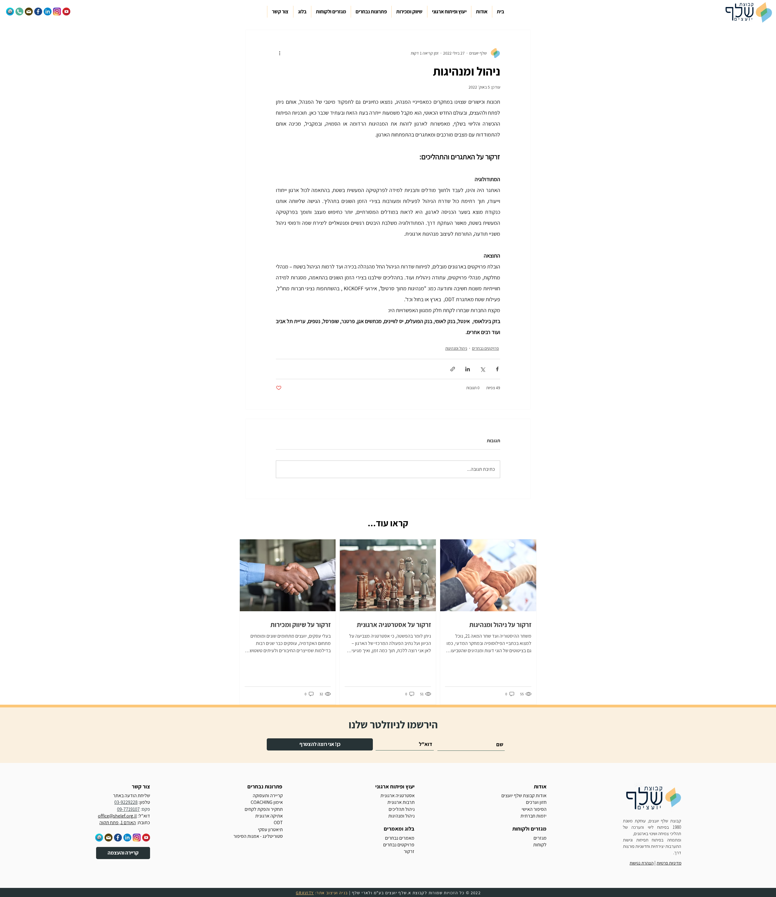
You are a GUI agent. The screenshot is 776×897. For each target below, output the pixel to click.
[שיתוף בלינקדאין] (467, 369)
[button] (481, 12)
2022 (476, 892)
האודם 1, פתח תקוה (117, 822)
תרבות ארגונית (401, 802)
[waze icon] (99, 837)
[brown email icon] (29, 11)
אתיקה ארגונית (269, 816)
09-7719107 (128, 809)
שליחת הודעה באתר (131, 795)
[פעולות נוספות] (279, 53)
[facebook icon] (38, 11)
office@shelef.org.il (117, 816)
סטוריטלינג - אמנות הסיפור (258, 836)
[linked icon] (127, 837)
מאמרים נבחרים (399, 838)
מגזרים (540, 838)
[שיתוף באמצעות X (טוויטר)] (482, 369)
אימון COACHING (267, 802)
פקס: (145, 809)
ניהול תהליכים (402, 809)
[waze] (10, 11)
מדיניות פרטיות (669, 863)
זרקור (409, 851)
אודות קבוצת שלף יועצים (524, 795)
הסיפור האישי (534, 809)
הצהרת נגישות (642, 863)
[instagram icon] (57, 11)
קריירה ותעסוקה (268, 795)
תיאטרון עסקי (270, 829)
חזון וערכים (536, 802)
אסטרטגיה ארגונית (397, 795)
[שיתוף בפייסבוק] (497, 369)
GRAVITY (305, 892)
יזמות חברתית (533, 816)
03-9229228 (126, 802)
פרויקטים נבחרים (485, 348)
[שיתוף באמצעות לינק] (453, 369)
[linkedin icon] (48, 11)
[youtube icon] (66, 11)
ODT (278, 822)
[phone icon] (19, 11)
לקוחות (540, 844)
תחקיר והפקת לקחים (264, 809)
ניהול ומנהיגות (456, 348)
